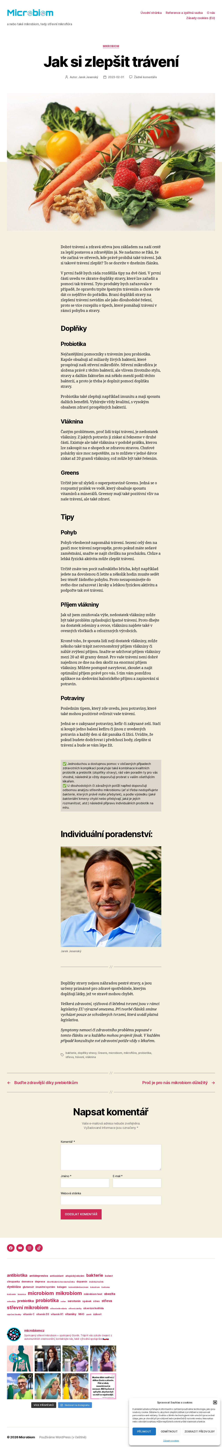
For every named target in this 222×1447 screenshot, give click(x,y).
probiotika (144, 1053)
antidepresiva (38, 1275)
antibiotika (17, 1275)
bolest (109, 1275)
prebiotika (25, 1301)
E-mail (118, 1176)
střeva (70, 1057)
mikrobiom (111, 46)
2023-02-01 (116, 77)
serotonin (74, 1301)
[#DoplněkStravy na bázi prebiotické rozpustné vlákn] (103, 1358)
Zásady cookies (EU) (200, 18)
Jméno (66, 1176)
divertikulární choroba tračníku (61, 1282)
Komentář (68, 1141)
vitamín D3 (42, 1314)
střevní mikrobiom (27, 1307)
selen (63, 1301)
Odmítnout (169, 1431)
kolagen (62, 1286)
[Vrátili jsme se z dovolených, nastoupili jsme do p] (48, 1358)
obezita (109, 1294)
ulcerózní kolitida (93, 1308)
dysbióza (14, 1287)
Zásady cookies (171, 1440)
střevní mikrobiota (58, 1308)
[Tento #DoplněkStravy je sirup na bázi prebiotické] (48, 1386)
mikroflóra (130, 1053)
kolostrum (95, 1287)
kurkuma (105, 1287)
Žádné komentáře (145, 77)
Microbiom (27, 1437)
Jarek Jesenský (88, 77)
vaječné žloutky (14, 1314)
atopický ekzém (74, 1275)
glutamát (28, 1286)
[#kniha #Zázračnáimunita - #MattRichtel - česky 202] (103, 1386)
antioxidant (56, 1275)
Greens (102, 1053)
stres (96, 1301)
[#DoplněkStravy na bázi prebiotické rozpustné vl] (20, 1386)
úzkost (97, 1314)
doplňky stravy (87, 1053)
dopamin (81, 1281)
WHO (81, 1314)
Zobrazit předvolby (200, 1431)
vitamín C (29, 1314)
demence (27, 1281)
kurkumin (11, 1294)
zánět (88, 1314)
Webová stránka (71, 1193)
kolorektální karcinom (78, 1287)
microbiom (115, 1053)
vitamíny (70, 1314)
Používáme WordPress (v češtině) (62, 1437)
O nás (211, 13)
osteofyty (11, 1301)
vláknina (90, 1057)
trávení (79, 1057)
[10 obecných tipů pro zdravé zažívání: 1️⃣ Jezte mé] (20, 1358)
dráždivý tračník (96, 1282)
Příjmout (144, 1431)
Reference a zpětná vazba (184, 13)
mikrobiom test (93, 1294)
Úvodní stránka (151, 13)
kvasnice (22, 1294)
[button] (215, 1402)
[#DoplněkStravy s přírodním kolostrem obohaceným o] (75, 1386)
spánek (86, 1301)
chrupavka (13, 1281)
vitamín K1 (57, 1314)
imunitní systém (45, 1286)
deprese (40, 1281)
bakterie (71, 1053)
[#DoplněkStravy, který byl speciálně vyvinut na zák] (75, 1358)
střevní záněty (75, 1308)
